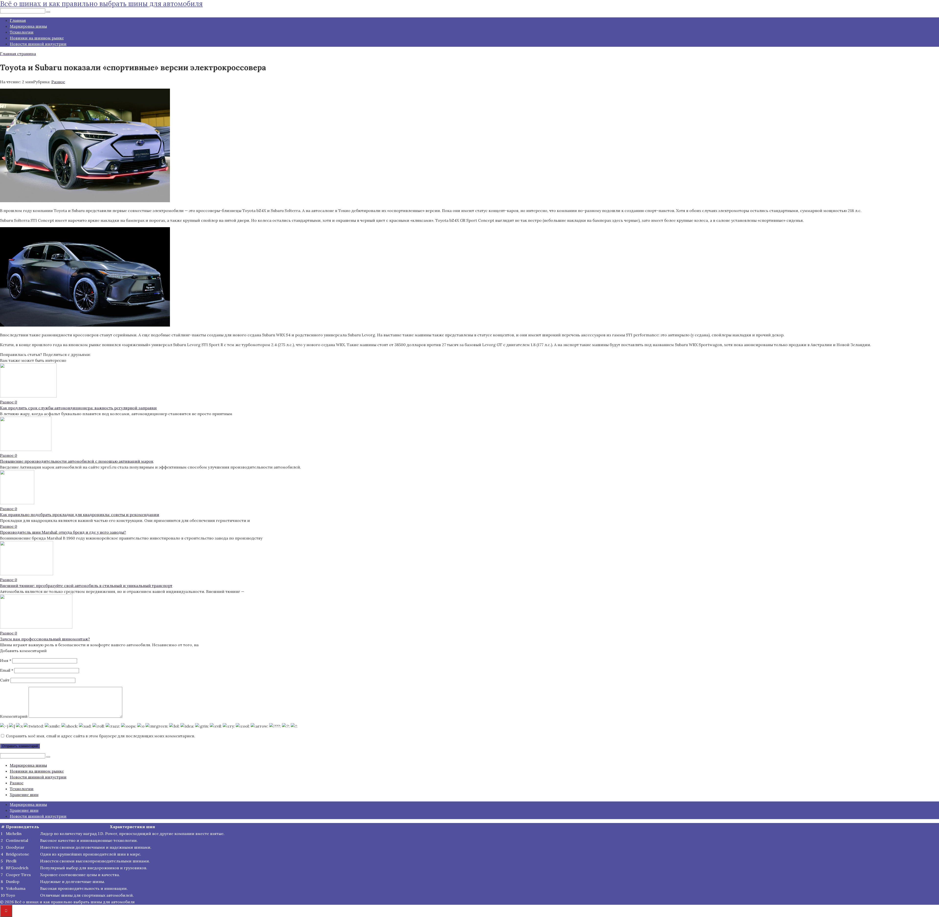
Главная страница (18, 53)
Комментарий (14, 716)
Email (6, 670)
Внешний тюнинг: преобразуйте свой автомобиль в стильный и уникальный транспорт (86, 585)
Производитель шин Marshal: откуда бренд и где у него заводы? (63, 532)
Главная (18, 20)
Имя (5, 660)
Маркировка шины (28, 26)
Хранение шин (24, 794)
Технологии (22, 32)
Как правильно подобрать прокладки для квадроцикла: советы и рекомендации (79, 514)
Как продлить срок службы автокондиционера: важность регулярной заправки (78, 407)
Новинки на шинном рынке (37, 37)
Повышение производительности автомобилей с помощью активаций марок (76, 461)
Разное (58, 81)
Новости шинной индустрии (38, 43)
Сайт (5, 680)
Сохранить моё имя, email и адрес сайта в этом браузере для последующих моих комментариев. (100, 735)
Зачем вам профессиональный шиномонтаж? (45, 638)
